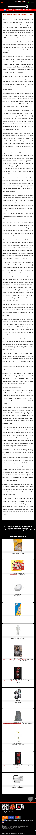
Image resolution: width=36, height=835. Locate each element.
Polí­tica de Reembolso (9, 814)
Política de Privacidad (9, 812)
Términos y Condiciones (9, 811)
